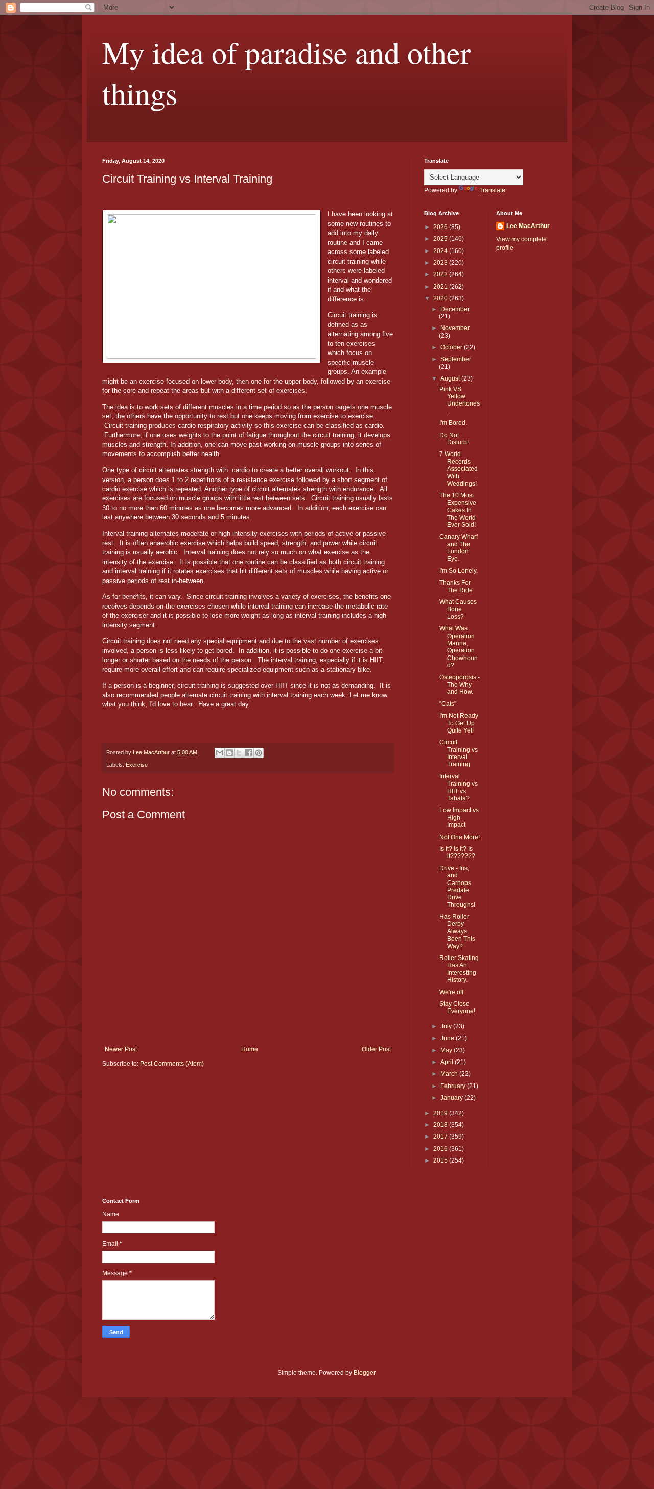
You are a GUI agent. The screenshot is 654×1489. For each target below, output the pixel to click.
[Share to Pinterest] (258, 753)
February (453, 1086)
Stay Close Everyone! (457, 1007)
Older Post (376, 1049)
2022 (441, 274)
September (455, 359)
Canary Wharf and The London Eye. (458, 547)
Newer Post (121, 1049)
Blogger (364, 1372)
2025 (441, 238)
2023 (441, 262)
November (455, 328)
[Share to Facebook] (249, 753)
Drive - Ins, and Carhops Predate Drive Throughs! (457, 886)
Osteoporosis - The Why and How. (459, 685)
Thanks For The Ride (456, 586)
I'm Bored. (453, 422)
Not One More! (459, 837)
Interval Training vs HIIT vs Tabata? (458, 787)
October (452, 347)
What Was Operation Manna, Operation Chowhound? (458, 647)
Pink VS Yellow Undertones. (459, 400)
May (447, 1050)
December (455, 309)
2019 (441, 1113)
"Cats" (447, 704)
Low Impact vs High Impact (459, 817)
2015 (441, 1160)
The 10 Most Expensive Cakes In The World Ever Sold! (457, 510)
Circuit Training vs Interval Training (458, 753)
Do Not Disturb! (454, 439)
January (452, 1097)
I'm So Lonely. (458, 570)
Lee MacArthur (528, 226)
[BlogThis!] (229, 753)
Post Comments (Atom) (172, 1063)
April (447, 1062)
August (450, 378)
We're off (451, 992)
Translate (492, 190)
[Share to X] (239, 753)
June (448, 1038)
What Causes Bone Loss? (458, 609)
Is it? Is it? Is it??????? (457, 852)
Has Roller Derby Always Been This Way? (457, 931)
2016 (441, 1148)
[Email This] (220, 753)
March (449, 1073)
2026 (441, 227)
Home (249, 1049)
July (446, 1026)
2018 (441, 1124)
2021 (441, 286)
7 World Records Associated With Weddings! (458, 468)
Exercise (137, 765)
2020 (441, 298)
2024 (441, 251)
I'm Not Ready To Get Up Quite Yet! (458, 723)
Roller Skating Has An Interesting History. (459, 968)
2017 (441, 1136)
